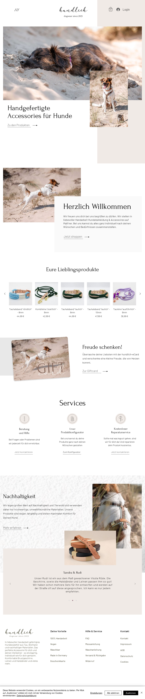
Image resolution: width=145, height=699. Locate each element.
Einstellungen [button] (96, 692)
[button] (16, 10)
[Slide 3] (76, 600)
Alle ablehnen (113, 692)
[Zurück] (10, 584)
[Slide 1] (69, 600)
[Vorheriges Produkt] (5, 293)
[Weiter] (135, 584)
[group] (72, 300)
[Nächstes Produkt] (140, 293)
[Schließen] (141, 693)
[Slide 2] (72, 600)
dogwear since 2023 (73, 16)
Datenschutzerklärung (26, 695)
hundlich (73, 10)
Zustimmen (131, 692)
